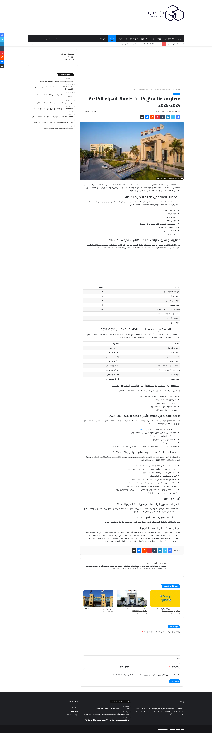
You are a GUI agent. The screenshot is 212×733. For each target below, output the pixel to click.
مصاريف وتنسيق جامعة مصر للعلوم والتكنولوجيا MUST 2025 (135, 609)
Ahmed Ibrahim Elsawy (173, 111)
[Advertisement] (79, 17)
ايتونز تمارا (71, 56)
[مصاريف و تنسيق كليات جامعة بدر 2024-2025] (98, 598)
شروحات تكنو (134, 38)
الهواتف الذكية (157, 38)
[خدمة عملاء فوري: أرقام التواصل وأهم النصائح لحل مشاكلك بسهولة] (165, 598)
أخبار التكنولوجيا (169, 38)
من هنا (142, 429)
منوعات (112, 38)
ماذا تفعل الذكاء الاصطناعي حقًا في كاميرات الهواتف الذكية (143, 44)
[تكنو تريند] (164, 12)
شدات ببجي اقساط (68, 59)
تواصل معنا (103, 38)
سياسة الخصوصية (72, 714)
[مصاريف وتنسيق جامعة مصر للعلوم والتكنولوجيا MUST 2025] (132, 598)
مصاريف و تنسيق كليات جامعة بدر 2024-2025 (98, 608)
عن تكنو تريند (74, 707)
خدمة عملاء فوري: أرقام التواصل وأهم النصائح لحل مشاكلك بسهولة (167, 609)
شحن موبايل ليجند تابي (67, 54)
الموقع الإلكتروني (124, 666)
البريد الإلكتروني (174, 666)
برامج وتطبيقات (122, 38)
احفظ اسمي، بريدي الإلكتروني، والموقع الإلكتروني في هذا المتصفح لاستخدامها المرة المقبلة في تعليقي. (145, 675)
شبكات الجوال (145, 38)
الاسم (178, 658)
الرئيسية (180, 38)
